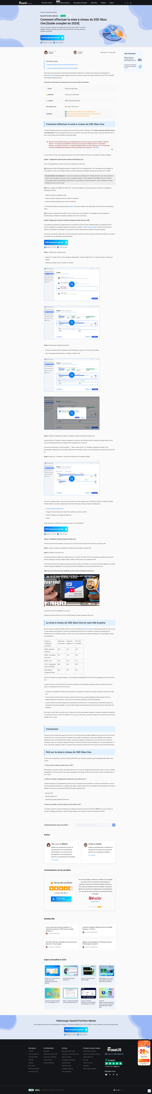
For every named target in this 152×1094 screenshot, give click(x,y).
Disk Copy (85, 1060)
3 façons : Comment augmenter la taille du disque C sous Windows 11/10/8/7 (88, 1002)
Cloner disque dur (66, 1062)
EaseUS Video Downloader (90, 1068)
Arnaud (80, 53)
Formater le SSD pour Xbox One (54, 508)
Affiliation (30, 1062)
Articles (64, 1048)
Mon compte (31, 1065)
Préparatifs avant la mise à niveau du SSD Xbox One (81, 111)
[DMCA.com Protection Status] (38, 1090)
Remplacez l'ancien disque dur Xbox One (78, 116)
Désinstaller (46, 1051)
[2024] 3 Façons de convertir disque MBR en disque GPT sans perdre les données (106, 980)
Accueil (42, 12)
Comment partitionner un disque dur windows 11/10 (130, 66)
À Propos (30, 1051)
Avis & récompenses (33, 1054)
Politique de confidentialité (49, 1057)
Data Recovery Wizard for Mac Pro (91, 1054)
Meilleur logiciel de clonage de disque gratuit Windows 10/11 (130, 59)
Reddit (97, 147)
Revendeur (31, 1060)
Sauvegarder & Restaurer (80, 3)
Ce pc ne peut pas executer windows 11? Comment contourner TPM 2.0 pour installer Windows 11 (60, 929)
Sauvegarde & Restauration (68, 1060)
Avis (67, 893)
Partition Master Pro (88, 1057)
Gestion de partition (51, 12)
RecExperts (86, 1065)
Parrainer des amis (33, 1071)
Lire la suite (54, 860)
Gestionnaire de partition (63, 3)
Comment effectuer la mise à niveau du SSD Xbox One (62, 64)
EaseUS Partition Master (90, 227)
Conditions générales (48, 1062)
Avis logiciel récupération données (70, 1054)
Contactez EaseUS (33, 1057)
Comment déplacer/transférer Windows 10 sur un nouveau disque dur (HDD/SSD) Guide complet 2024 (106, 1004)
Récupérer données (47, 3)
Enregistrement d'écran (67, 1068)
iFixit (72, 206)
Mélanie (51, 53)
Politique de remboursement (50, 1054)
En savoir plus (94, 901)
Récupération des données (68, 1051)
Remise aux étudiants (33, 1068)
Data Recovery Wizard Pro (89, 1051)
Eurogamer (90, 629)
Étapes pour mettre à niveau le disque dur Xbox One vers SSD (84, 114)
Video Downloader (66, 1071)
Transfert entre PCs (66, 1065)
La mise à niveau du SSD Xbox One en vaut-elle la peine (62, 68)
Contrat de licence (47, 1060)
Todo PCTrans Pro (88, 1062)
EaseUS (52, 75)
